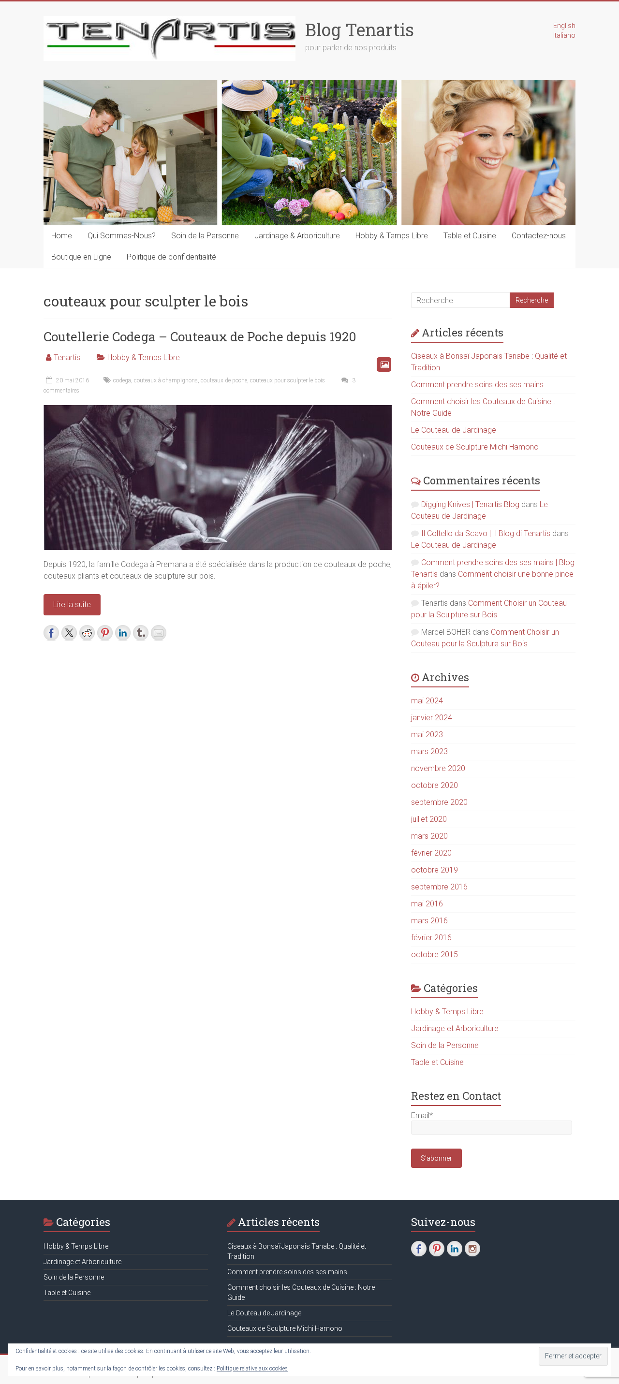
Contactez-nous (539, 235)
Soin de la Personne (205, 235)
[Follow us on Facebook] (419, 1248)
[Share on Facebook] (51, 633)
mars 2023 (429, 751)
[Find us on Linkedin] (454, 1248)
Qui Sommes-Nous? (122, 235)
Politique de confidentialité (171, 257)
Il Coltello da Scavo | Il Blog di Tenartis (485, 533)
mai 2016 (427, 903)
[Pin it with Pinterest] (105, 633)
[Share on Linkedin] (123, 633)
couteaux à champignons (166, 380)
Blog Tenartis (359, 29)
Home (61, 235)
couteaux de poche (224, 380)
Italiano (564, 35)
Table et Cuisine (469, 235)
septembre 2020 (439, 802)
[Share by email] (158, 633)
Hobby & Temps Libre (391, 235)
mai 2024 (427, 700)
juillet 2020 (429, 819)
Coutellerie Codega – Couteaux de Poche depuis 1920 (200, 336)
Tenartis (67, 357)
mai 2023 (427, 734)
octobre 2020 (434, 785)
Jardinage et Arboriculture (455, 1028)
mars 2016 (429, 920)
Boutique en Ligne (81, 257)
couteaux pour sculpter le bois (287, 380)
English (564, 25)
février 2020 (431, 853)
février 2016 (431, 937)
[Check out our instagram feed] (472, 1248)
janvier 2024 (431, 717)
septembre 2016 (439, 886)
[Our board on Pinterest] (436, 1248)
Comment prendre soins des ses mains (477, 384)
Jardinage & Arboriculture (297, 235)
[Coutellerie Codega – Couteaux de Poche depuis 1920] (218, 409)
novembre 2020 (438, 768)
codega (122, 380)
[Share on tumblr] (140, 633)
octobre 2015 (434, 954)
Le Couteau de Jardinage (453, 430)
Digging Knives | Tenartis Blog (470, 504)
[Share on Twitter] (69, 633)
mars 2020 (429, 836)
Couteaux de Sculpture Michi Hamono (475, 447)
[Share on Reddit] (87, 633)
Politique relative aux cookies (252, 1368)
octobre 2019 (434, 869)
